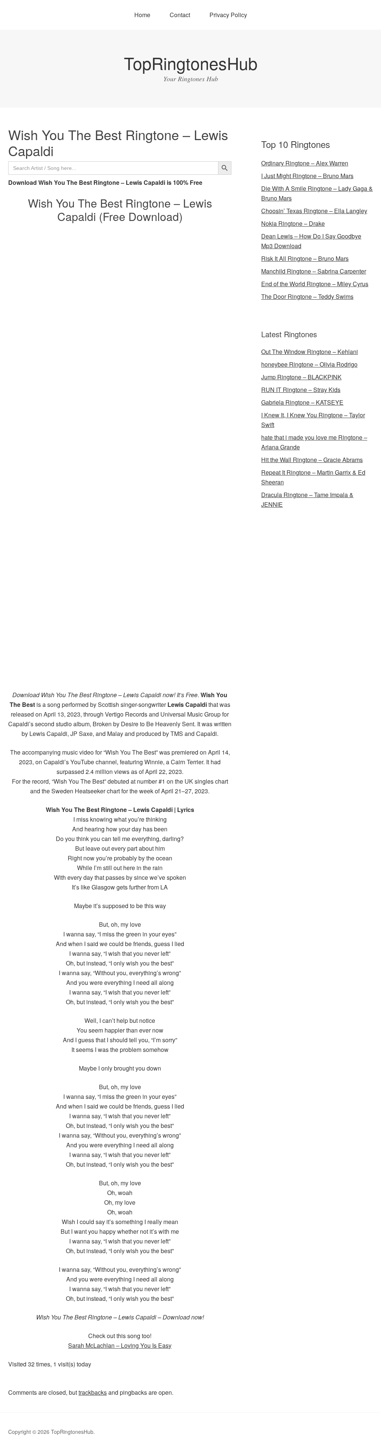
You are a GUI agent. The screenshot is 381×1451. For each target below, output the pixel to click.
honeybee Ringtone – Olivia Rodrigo (309, 364)
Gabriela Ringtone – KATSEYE (302, 402)
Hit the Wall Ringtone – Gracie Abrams (312, 459)
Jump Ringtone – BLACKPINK (301, 377)
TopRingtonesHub (190, 63)
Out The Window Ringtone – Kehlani (309, 351)
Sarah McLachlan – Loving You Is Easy (120, 1345)
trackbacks (93, 1392)
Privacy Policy (228, 14)
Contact (180, 14)
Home (142, 14)
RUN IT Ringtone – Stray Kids (300, 389)
